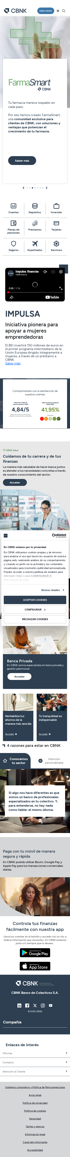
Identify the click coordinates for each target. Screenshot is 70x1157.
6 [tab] (40, 188)
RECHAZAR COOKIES (35, 619)
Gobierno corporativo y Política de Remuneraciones (35, 1087)
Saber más (13, 363)
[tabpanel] (35, 100)
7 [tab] (42, 188)
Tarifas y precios (35, 1126)
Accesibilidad (35, 1149)
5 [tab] (37, 188)
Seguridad (35, 1118)
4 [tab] (35, 188)
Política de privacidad (35, 1102)
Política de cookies (35, 1110)
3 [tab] (32, 188)
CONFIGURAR (33, 609)
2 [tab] (29, 188)
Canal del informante (35, 1142)
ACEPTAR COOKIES (35, 600)
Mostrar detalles (50, 590)
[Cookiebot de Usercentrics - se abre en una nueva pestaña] (52, 535)
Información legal (35, 1134)
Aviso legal (35, 1095)
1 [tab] (27, 188)
